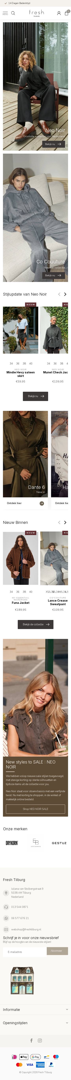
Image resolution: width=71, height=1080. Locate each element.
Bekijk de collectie (33, 624)
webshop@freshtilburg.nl (26, 929)
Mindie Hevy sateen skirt (21, 374)
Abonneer (56, 951)
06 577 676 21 (20, 918)
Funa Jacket (20, 602)
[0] (66, 13)
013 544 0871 (19, 907)
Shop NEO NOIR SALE (35, 809)
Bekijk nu (33, 396)
